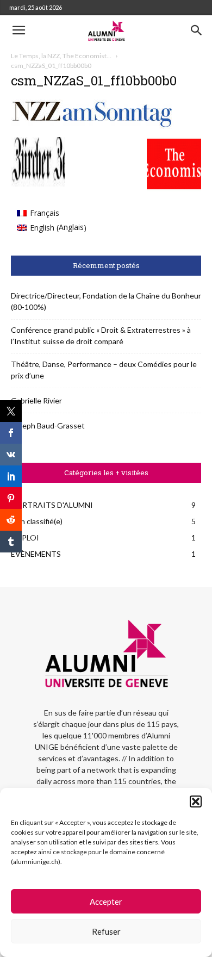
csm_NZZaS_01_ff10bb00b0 (94, 80)
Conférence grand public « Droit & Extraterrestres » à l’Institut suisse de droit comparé (101, 335)
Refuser (106, 931)
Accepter (106, 901)
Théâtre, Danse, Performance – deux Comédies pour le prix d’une (104, 369)
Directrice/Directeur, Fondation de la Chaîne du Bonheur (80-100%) (106, 301)
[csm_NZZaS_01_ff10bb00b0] (92, 125)
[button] (195, 801)
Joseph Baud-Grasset (48, 425)
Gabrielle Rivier (36, 400)
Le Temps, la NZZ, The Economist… (61, 56)
